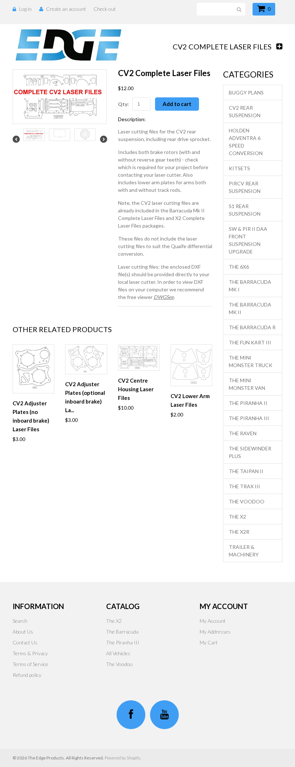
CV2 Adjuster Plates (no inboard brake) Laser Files (31, 416)
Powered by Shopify (122, 758)
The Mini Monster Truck (250, 361)
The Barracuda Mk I (250, 285)
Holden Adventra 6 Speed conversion (246, 141)
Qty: (123, 104)
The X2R (239, 532)
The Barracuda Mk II (250, 308)
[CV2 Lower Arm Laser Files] (191, 365)
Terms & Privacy (30, 653)
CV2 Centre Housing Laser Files (136, 389)
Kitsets (239, 168)
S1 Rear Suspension (244, 210)
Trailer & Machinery (244, 550)
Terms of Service (30, 664)
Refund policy (27, 675)
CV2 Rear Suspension (244, 111)
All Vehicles (118, 653)
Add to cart (177, 104)
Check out (105, 9)
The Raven (243, 433)
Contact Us (25, 642)
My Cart (209, 642)
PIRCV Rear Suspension (244, 187)
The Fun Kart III (250, 342)
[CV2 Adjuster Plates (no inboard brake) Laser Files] (33, 368)
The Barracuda (122, 632)
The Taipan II (246, 471)
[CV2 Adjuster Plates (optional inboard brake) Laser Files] (86, 359)
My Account (213, 621)
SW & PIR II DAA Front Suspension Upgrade (248, 240)
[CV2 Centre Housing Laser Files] (139, 357)
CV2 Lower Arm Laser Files (190, 400)
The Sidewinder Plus (250, 452)
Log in (25, 9)
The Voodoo (246, 501)
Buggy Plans (246, 92)
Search (20, 621)
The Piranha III (249, 418)
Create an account (66, 9)
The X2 (237, 516)
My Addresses (215, 632)
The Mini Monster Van (247, 384)
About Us (23, 632)
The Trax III (244, 486)
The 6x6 (239, 267)
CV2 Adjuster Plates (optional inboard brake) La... (85, 397)
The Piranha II (248, 403)
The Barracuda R (252, 327)
